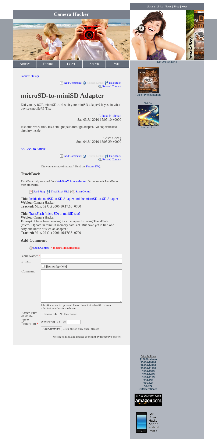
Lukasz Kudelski (110, 116)
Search (94, 64)
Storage (35, 75)
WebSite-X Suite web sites (71, 181)
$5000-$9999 (148, 362)
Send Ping (39, 191)
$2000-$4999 (148, 365)
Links (160, 6)
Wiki (117, 64)
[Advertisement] (148, 288)
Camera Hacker (71, 14)
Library (151, 6)
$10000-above (148, 359)
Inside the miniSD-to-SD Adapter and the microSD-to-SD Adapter (73, 199)
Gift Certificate (148, 389)
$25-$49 (148, 383)
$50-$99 (148, 380)
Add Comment (72, 82)
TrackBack (115, 82)
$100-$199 (148, 377)
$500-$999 (148, 371)
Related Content (111, 86)
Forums (48, 64)
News (168, 6)
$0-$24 (148, 386)
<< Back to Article (33, 149)
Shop (176, 6)
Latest (71, 64)
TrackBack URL (60, 191)
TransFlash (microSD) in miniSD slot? (55, 213)
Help (184, 6)
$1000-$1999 (148, 368)
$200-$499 (148, 374)
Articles (25, 64)
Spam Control (83, 191)
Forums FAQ (93, 166)
